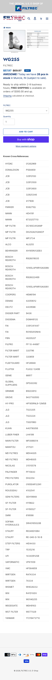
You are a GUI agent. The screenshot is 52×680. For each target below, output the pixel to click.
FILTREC (6, 105)
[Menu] (47, 18)
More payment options (26, 146)
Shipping (7, 95)
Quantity (7, 116)
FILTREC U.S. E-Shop (29, 671)
